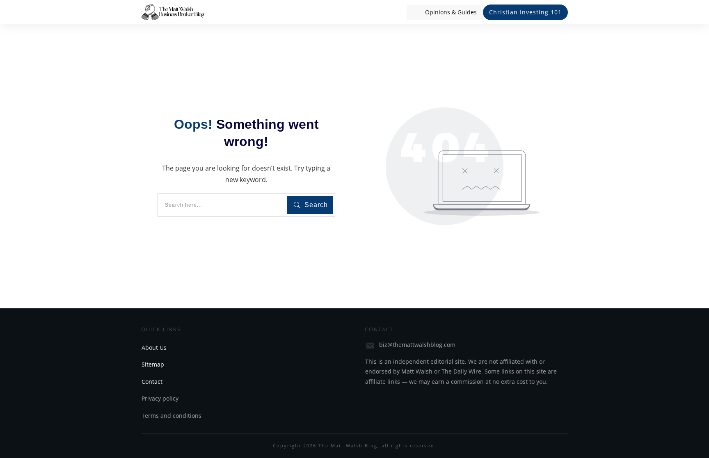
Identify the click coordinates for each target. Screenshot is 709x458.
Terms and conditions (171, 415)
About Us (154, 347)
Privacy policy (160, 398)
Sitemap (153, 364)
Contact (152, 381)
